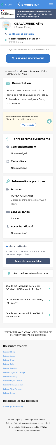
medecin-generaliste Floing (13, 407)
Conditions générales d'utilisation (35, 419)
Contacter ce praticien (21, 33)
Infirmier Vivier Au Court (12, 389)
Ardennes (34, 71)
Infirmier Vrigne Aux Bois (13, 381)
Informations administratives (30, 273)
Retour (8, 5)
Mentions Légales (14, 419)
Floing (44, 71)
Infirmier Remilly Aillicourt (13, 385)
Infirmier (23, 71)
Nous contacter (14, 427)
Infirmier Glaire (9, 360)
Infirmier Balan (8, 364)
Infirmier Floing (22, 27)
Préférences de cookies (30, 427)
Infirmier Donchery (10, 376)
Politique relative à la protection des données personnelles (27, 423)
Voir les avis (28, 125)
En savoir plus (32, 16)
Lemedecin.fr (10, 71)
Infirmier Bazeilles (10, 368)
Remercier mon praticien (28, 261)
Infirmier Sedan (9, 356)
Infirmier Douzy (9, 393)
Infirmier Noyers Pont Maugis (14, 372)
